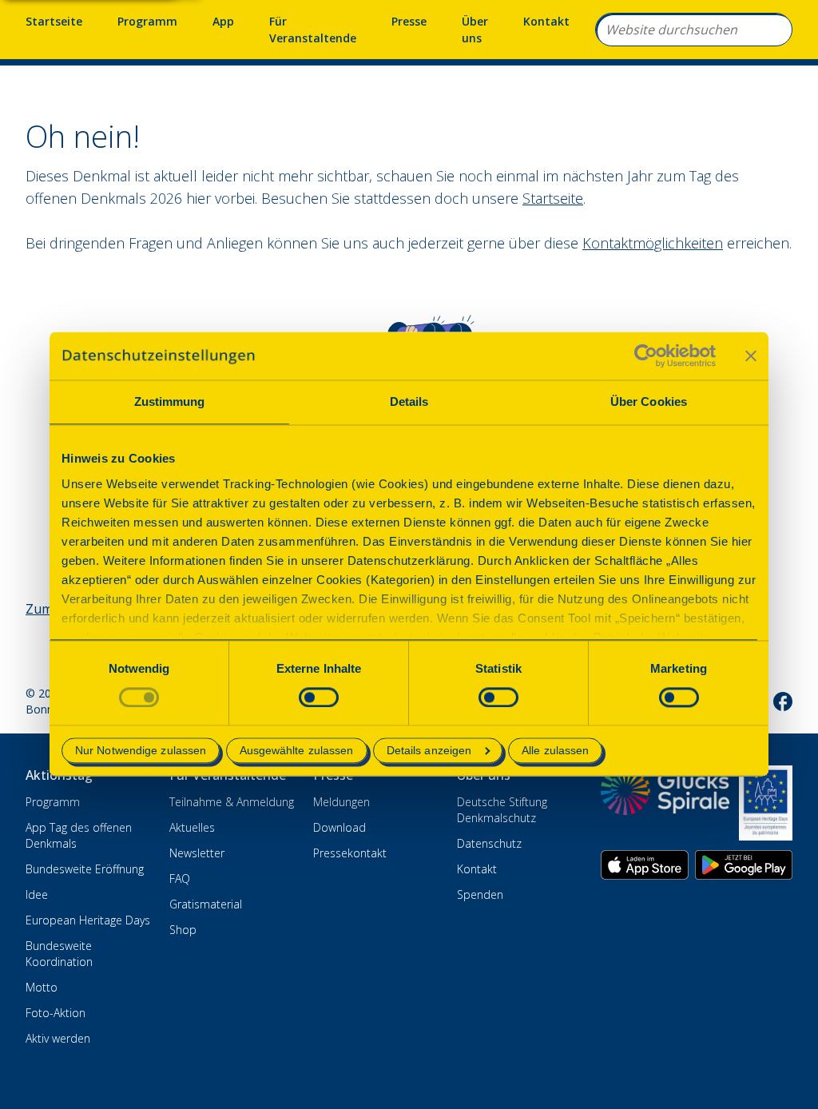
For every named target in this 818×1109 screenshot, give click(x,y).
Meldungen (341, 801)
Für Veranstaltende (312, 30)
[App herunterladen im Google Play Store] (743, 865)
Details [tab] (409, 401)
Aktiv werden (58, 1038)
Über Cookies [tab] (648, 401)
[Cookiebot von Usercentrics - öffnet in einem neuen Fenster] (646, 356)
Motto (42, 987)
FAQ (179, 878)
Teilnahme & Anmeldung (231, 801)
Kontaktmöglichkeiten (652, 242)
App (223, 21)
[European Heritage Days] (765, 803)
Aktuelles (192, 827)
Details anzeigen (429, 751)
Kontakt (546, 21)
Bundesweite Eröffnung (85, 868)
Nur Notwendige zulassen (140, 751)
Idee (37, 894)
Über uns (475, 30)
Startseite (54, 21)
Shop (183, 929)
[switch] (319, 697)
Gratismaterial (205, 904)
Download (339, 827)
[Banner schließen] (750, 355)
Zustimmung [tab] (169, 401)
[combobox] (693, 29)
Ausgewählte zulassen (297, 751)
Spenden (480, 894)
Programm (147, 21)
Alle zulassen (555, 751)
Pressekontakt (350, 853)
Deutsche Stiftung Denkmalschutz (502, 809)
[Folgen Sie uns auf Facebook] (782, 701)
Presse (409, 21)
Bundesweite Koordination (59, 953)
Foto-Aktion (55, 1012)
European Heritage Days (88, 920)
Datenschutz (489, 843)
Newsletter (196, 853)
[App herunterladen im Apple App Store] (645, 865)
